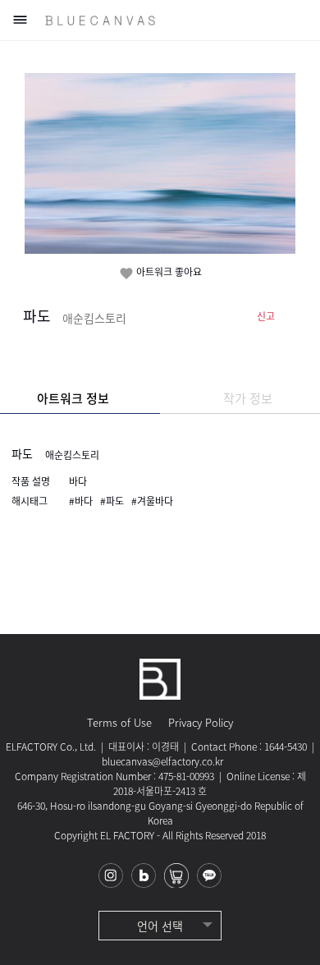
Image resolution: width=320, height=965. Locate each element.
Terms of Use (119, 722)
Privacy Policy (200, 722)
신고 (266, 316)
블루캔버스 (100, 20)
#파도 (112, 501)
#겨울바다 (152, 501)
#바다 (81, 501)
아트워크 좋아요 (160, 272)
